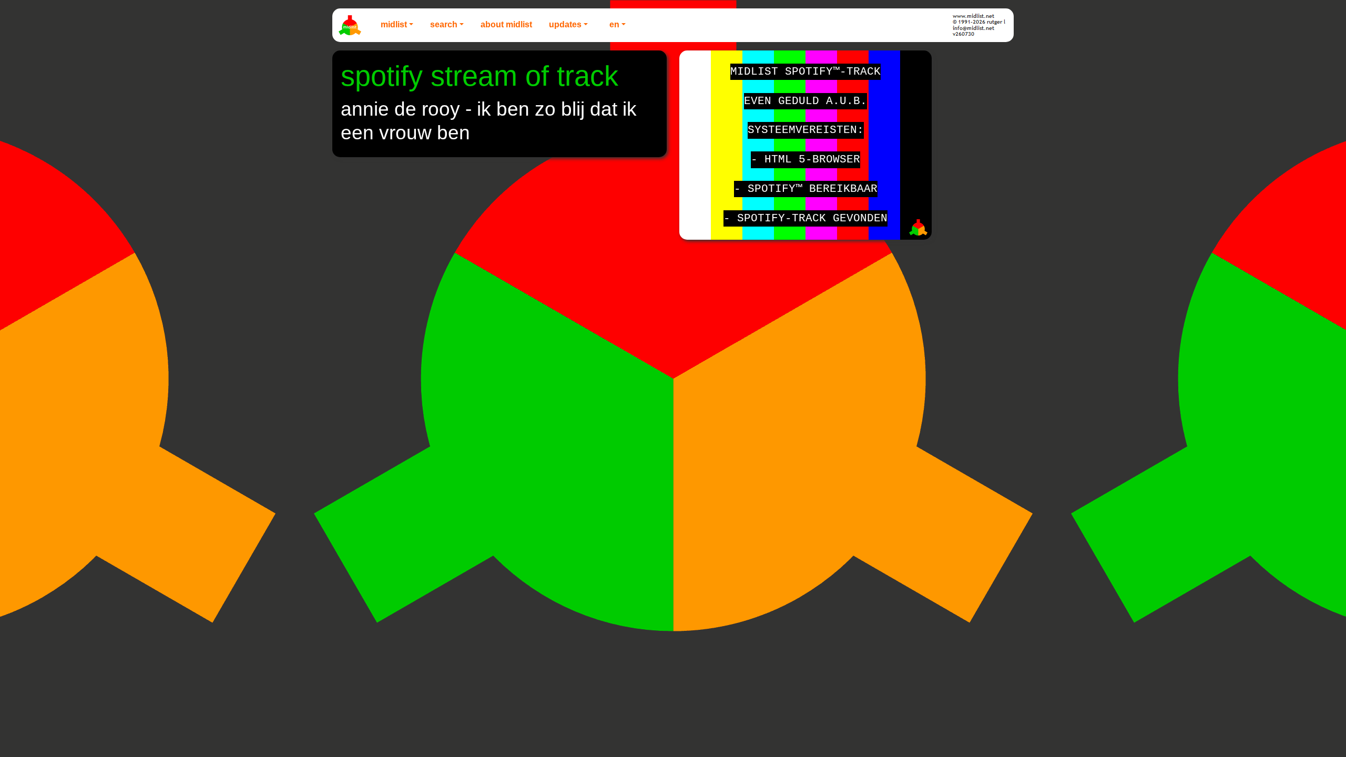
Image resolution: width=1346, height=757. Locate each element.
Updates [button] (565, 24)
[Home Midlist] (351, 25)
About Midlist (506, 24)
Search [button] (443, 24)
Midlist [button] (394, 24)
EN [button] (614, 24)
